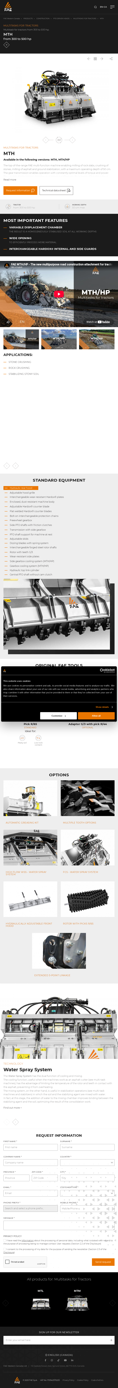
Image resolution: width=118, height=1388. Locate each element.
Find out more (11, 1107)
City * (63, 1172)
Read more (9, 179)
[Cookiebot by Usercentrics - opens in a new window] (102, 670)
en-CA (103, 7)
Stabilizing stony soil (24, 374)
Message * (9, 1218)
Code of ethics (97, 1380)
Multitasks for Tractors (84, 19)
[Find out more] (7, 45)
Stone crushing (20, 362)
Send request (103, 1262)
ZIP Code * (37, 1172)
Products (28, 19)
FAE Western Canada (11, 19)
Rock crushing (19, 368)
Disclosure (8, 1252)
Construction (43, 19)
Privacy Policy (12, 1236)
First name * (10, 1141)
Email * (7, 1187)
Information (28, 1240)
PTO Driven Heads (61, 19)
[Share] (111, 58)
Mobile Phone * (69, 1202)
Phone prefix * (11, 1202)
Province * (9, 1172)
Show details (102, 707)
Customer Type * (69, 1187)
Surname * (66, 1141)
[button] (45, 140)
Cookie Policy (82, 1380)
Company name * (12, 1157)
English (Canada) (60, 1355)
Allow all (96, 716)
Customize (57, 716)
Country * (65, 1157)
